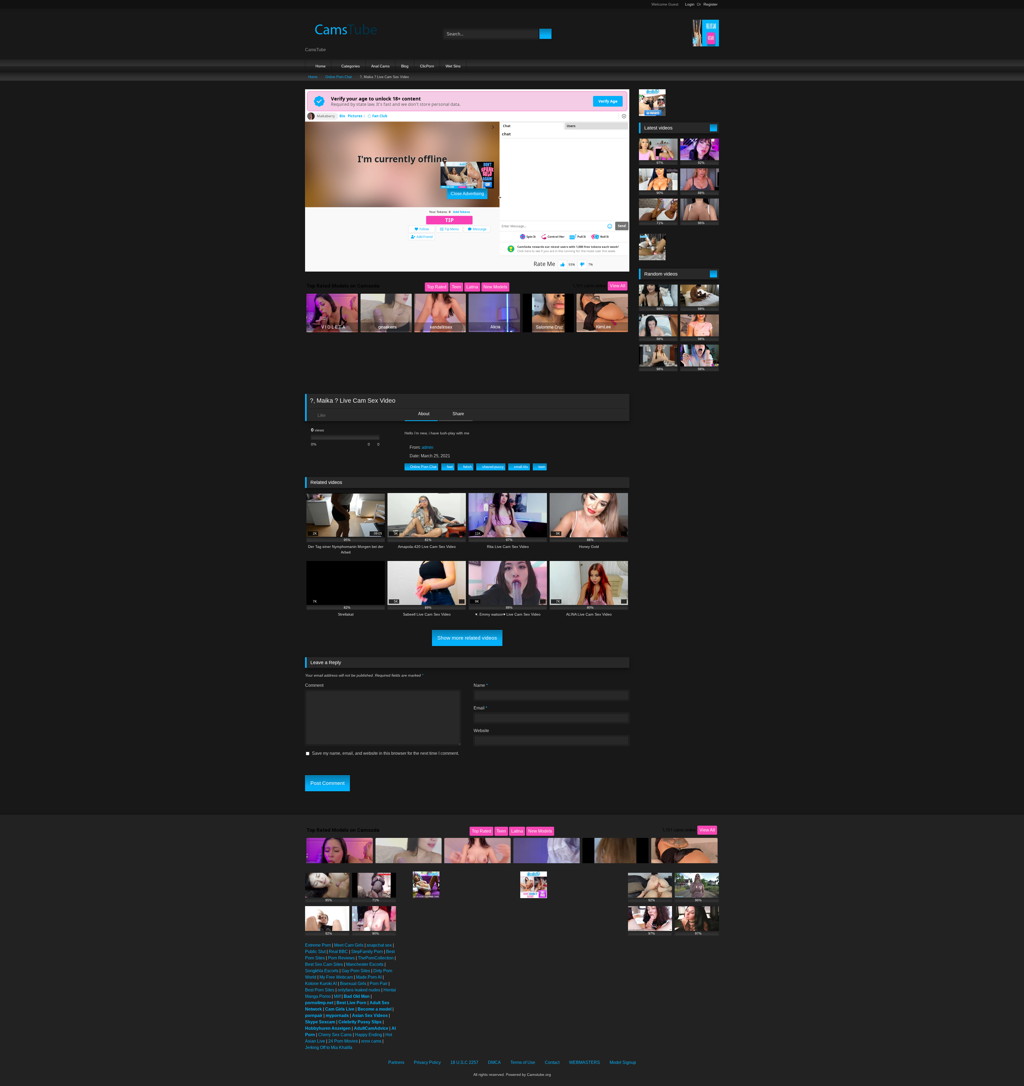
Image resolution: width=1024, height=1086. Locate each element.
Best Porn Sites (319, 990)
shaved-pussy (493, 467)
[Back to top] (1008, 1070)
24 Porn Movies (343, 1041)
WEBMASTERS (584, 1062)
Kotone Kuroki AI (321, 983)
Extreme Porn (318, 945)
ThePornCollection (376, 958)
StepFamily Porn (367, 951)
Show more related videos (467, 638)
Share (457, 413)
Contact (552, 1062)
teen (541, 467)
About (423, 413)
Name (481, 685)
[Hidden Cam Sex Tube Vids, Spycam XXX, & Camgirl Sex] (345, 30)
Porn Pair (378, 983)
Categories (350, 66)
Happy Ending (368, 1034)
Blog (405, 66)
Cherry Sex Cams (335, 1034)
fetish (467, 467)
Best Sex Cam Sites (324, 964)
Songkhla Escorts (321, 970)
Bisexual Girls (353, 983)
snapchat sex (379, 945)
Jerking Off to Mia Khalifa (328, 1047)
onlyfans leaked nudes (359, 990)
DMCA (494, 1062)
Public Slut (315, 951)
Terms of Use (522, 1062)
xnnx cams (371, 1041)
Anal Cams (380, 66)
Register (710, 4)
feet (450, 467)
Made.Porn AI (369, 977)
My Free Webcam (336, 977)
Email (480, 708)
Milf (337, 996)
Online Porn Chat (338, 77)
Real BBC (338, 951)
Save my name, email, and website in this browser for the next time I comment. (385, 753)
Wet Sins (453, 66)
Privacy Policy (427, 1062)
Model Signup (623, 1062)
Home (320, 66)
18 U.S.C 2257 (464, 1062)
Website (481, 730)
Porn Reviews (341, 958)
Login (689, 4)
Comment (314, 685)
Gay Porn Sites (356, 970)
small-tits (521, 467)
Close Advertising (467, 193)
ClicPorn (427, 66)
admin (427, 447)
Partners (396, 1062)
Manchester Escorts (364, 964)
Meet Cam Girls (348, 945)
